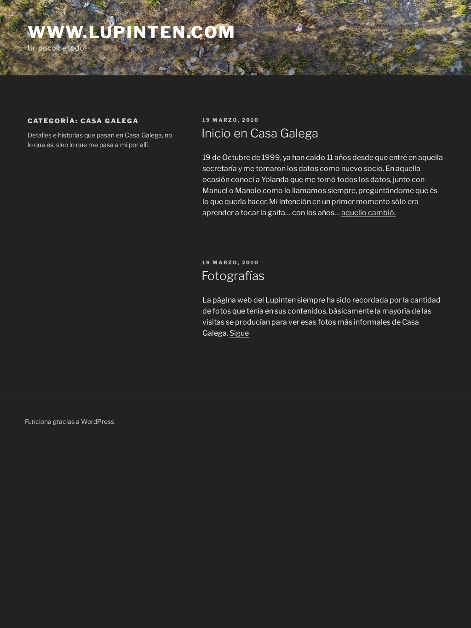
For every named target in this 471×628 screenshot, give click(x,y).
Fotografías (232, 275)
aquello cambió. (368, 212)
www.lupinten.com (132, 32)
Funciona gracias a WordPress (69, 421)
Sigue (239, 333)
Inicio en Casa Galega (259, 133)
